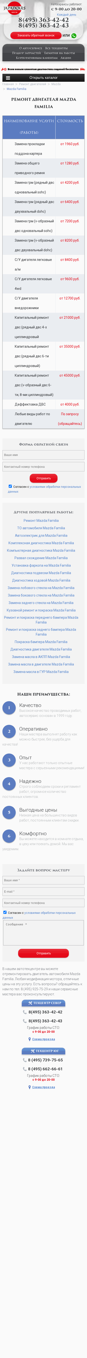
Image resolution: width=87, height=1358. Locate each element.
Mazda (56, 84)
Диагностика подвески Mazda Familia (41, 573)
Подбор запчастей (26, 53)
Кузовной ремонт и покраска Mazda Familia (41, 610)
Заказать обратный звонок (35, 35)
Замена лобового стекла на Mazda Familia (41, 588)
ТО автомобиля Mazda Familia (41, 528)
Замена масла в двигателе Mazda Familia (41, 664)
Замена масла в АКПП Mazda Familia (41, 657)
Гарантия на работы (59, 53)
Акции (66, 58)
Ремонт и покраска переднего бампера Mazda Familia (41, 620)
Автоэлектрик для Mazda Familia (41, 535)
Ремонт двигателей (32, 84)
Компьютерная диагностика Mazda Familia (41, 550)
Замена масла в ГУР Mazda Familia (41, 672)
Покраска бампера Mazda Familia (41, 642)
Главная (8, 84)
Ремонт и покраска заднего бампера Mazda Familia (41, 632)
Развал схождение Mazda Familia (41, 558)
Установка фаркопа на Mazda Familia (41, 565)
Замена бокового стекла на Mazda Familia (41, 595)
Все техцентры (56, 48)
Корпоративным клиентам (37, 58)
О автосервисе (30, 48)
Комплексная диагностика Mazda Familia (41, 543)
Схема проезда (43, 1039)
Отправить (43, 478)
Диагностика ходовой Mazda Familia (41, 580)
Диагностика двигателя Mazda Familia (41, 649)
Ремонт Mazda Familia (41, 521)
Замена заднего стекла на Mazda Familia (41, 603)
